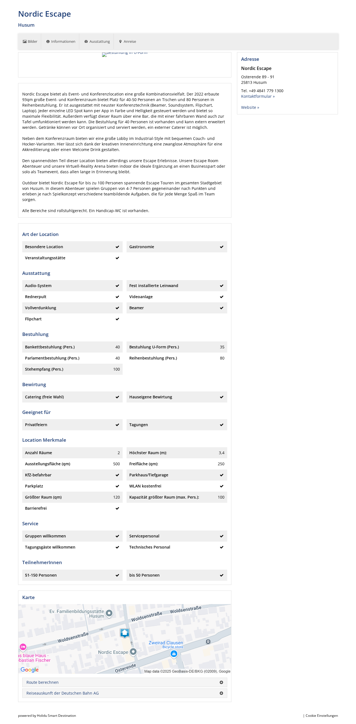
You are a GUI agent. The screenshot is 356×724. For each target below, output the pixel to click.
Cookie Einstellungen (322, 715)
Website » (250, 107)
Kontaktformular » (258, 96)
